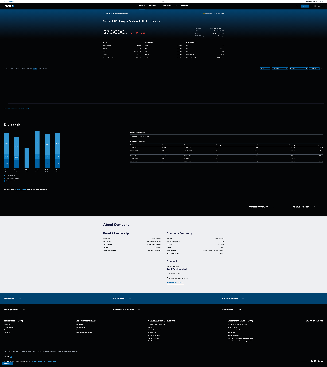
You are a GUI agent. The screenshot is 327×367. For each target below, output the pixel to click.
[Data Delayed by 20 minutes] (204, 13)
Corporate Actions (20, 189)
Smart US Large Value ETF (217, 28)
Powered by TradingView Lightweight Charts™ (16, 108)
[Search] (297, 6)
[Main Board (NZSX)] (202, 13)
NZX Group (317, 6)
